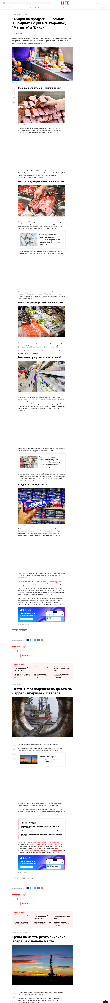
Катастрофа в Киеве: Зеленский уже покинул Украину (40, 675)
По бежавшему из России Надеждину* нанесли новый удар (62, 668)
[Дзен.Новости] (27, 640)
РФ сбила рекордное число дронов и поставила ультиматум (61, 675)
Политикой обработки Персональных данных (41, 7)
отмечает (36, 816)
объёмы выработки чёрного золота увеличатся (46, 844)
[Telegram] (34, 640)
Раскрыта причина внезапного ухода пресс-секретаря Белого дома (22, 675)
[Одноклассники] (42, 640)
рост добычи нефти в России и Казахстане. (48, 842)
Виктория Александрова (25, 624)
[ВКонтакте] (38, 640)
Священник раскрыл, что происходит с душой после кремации (61, 923)
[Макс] (31, 640)
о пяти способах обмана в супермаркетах (48, 582)
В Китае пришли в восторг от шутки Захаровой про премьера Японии (22, 668)
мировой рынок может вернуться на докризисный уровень (43, 850)
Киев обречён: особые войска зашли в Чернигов (42, 923)
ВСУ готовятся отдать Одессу (42, 667)
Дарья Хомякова (23, 872)
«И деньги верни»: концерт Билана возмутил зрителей (21, 923)
